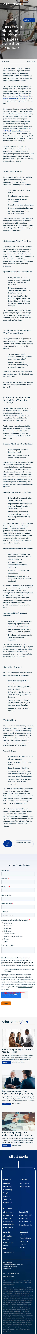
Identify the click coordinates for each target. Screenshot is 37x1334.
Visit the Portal (25, 1238)
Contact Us (7, 1203)
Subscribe (7, 1199)
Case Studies (8, 1242)
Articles (6, 1239)
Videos (6, 1249)
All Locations (8, 1212)
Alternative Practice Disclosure (13, 1264)
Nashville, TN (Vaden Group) (8, 1223)
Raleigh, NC (7, 1218)
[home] (12, 4)
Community (7, 1190)
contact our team (23, 842)
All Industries (25, 1186)
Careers (6, 1196)
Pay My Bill (24, 1241)
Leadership (7, 1186)
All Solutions (24, 1183)
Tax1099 (23, 1245)
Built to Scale (8, 843)
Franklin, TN (23, 1212)
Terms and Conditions (10, 1266)
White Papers (8, 1252)
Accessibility (7, 1268)
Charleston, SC (25, 1222)
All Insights (7, 1236)
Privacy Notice (7, 1262)
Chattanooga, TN (25, 1215)
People (6, 1193)
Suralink (23, 1248)
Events (6, 1246)
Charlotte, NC (24, 1218)
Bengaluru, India (25, 1225)
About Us (6, 1183)
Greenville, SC (8, 1227)
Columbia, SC (8, 1215)
